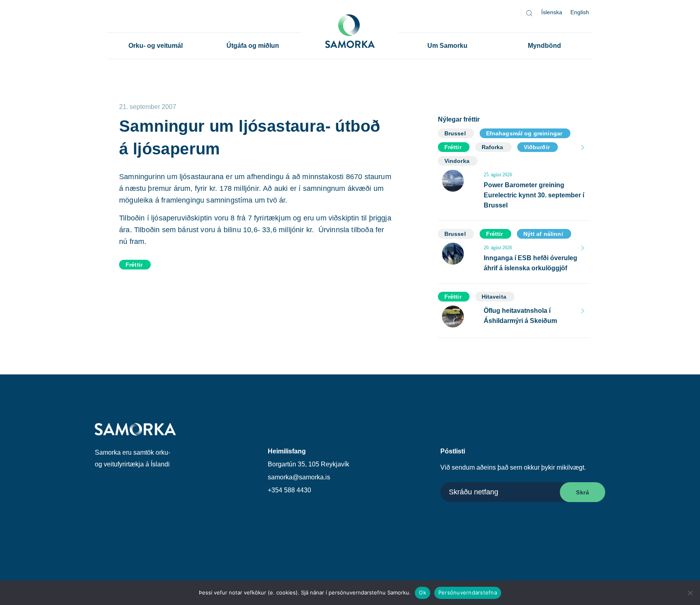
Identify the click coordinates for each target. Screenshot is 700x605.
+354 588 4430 (289, 490)
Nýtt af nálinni (543, 234)
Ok (422, 592)
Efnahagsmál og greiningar (524, 133)
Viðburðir (537, 147)
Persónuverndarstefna (467, 592)
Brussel (455, 133)
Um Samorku (447, 45)
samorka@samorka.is (299, 477)
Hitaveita (494, 296)
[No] (690, 593)
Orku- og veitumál (155, 45)
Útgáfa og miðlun (252, 45)
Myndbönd (544, 45)
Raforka (493, 147)
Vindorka (457, 161)
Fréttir (134, 264)
